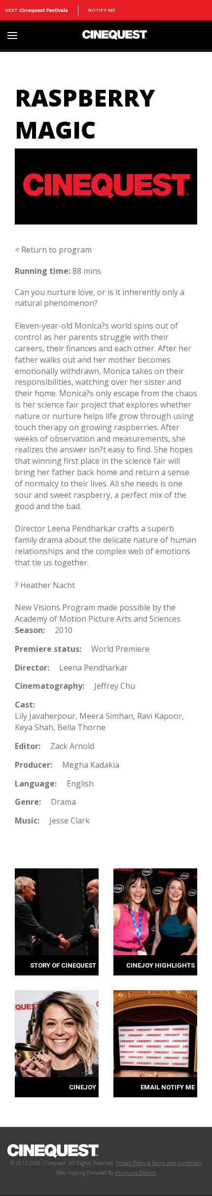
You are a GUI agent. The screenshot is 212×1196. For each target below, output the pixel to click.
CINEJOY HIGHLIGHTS (160, 965)
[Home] (114, 34)
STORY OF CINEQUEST (63, 965)
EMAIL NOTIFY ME (168, 1087)
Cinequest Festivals (43, 10)
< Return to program (53, 249)
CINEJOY (82, 1087)
